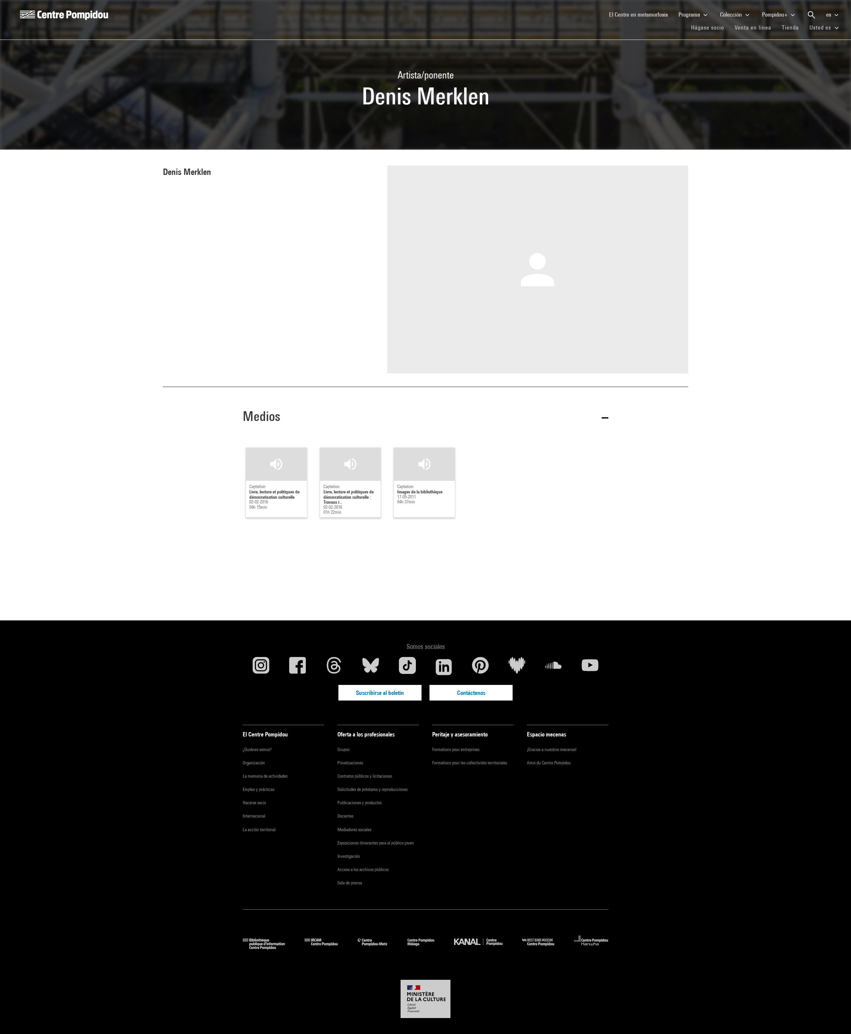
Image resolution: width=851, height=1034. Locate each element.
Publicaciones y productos (359, 802)
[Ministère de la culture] (425, 999)
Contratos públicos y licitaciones (364, 776)
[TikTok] (407, 667)
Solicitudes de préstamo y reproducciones (372, 789)
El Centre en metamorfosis (641, 14)
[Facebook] (297, 667)
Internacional (254, 816)
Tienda (793, 27)
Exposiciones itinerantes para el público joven (375, 842)
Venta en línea (753, 27)
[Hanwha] (591, 947)
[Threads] (334, 667)
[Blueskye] (370, 667)
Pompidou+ (775, 14)
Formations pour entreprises (455, 749)
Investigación (348, 856)
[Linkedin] (444, 667)
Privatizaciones (350, 762)
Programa (689, 14)
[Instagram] (261, 667)
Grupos (343, 749)
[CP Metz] (377, 947)
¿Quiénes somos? (257, 749)
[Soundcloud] (553, 667)
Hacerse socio (254, 802)
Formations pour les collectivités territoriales (469, 762)
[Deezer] (517, 667)
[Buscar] (811, 15)
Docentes (345, 816)
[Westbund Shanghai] (543, 947)
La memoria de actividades (265, 776)
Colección (731, 14)
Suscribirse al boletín (380, 692)
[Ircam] (326, 947)
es (829, 14)
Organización (254, 762)
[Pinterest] (480, 667)
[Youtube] (590, 667)
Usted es (821, 27)
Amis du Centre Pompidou (549, 762)
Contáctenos (471, 692)
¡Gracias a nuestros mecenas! (551, 749)
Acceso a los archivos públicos (363, 869)
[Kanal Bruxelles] (483, 947)
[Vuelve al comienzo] (835, 1018)
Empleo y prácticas (258, 789)
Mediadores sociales (354, 829)
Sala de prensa (349, 882)
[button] (425, 417)
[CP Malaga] (426, 947)
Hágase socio (710, 27)
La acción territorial (259, 829)
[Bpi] (269, 947)
